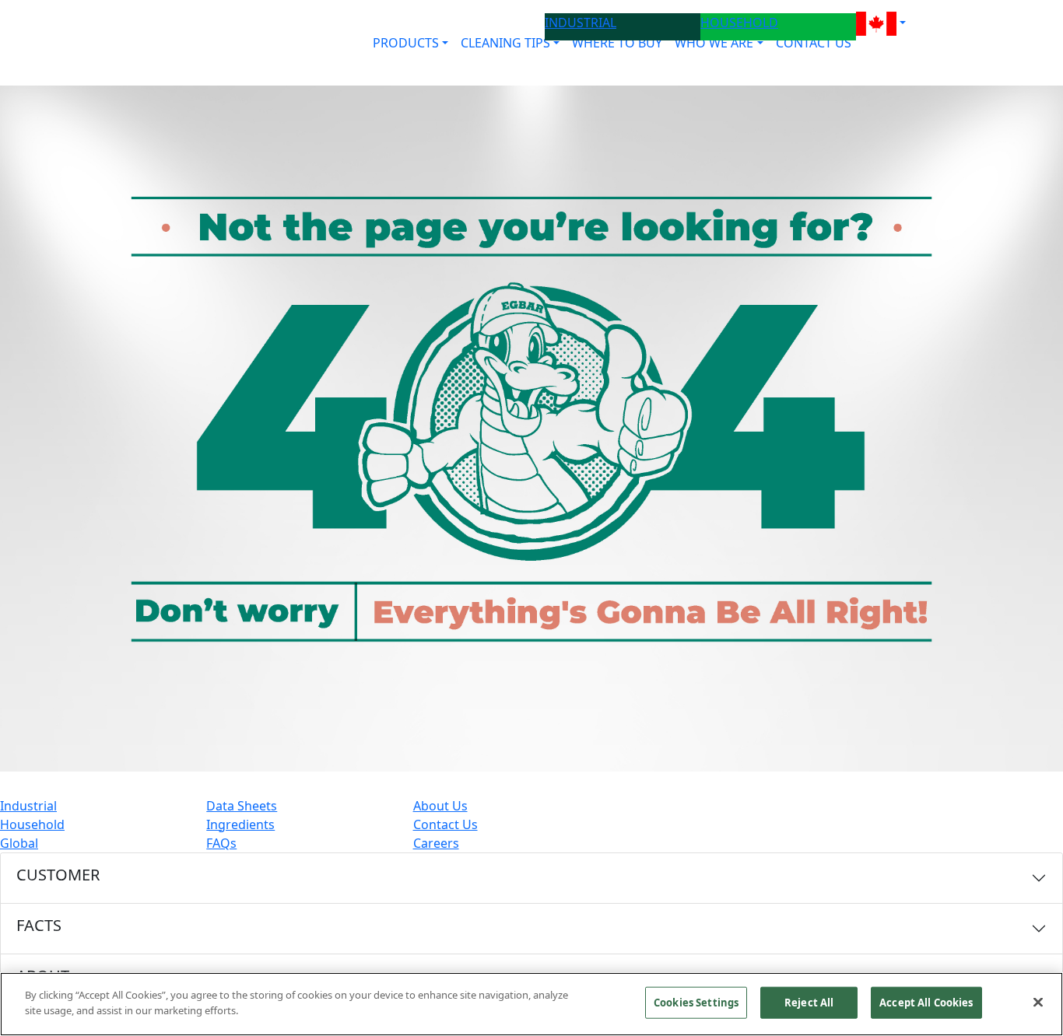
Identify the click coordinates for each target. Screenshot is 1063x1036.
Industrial (28, 805)
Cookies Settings (696, 1003)
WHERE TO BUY (617, 42)
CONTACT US (813, 42)
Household (32, 824)
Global (19, 843)
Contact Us (445, 824)
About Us (440, 805)
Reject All (808, 1003)
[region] (531, 1004)
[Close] (1038, 1002)
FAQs (221, 843)
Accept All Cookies (926, 1003)
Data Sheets (241, 805)
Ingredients (240, 824)
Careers (436, 843)
